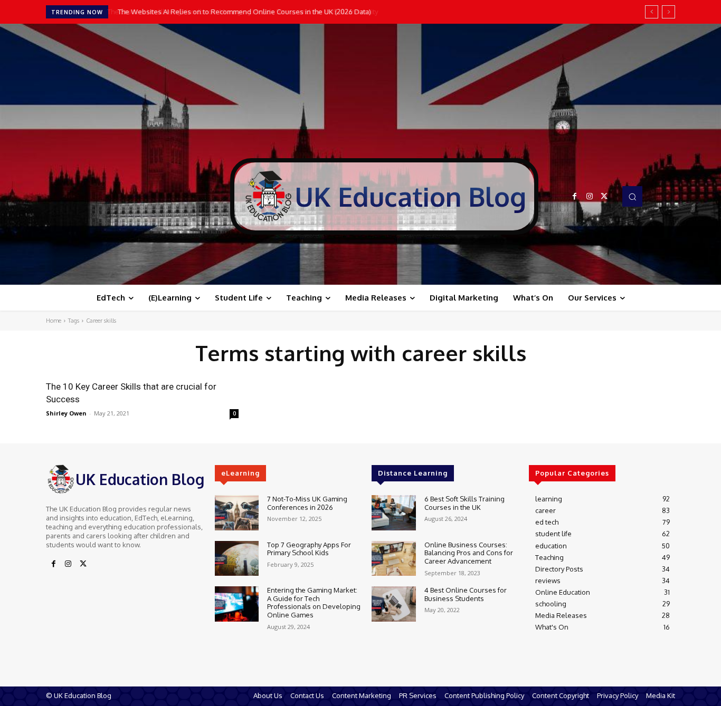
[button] (632, 196)
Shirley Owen (66, 413)
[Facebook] (574, 196)
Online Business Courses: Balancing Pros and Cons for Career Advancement (468, 552)
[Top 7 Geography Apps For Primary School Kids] (237, 558)
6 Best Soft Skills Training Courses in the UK (464, 503)
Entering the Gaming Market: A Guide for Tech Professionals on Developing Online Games (313, 602)
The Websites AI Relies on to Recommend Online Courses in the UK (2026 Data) (242, 11)
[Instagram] (589, 196)
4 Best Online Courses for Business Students (465, 594)
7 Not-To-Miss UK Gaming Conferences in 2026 (307, 503)
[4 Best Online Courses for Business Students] (393, 604)
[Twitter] (604, 196)
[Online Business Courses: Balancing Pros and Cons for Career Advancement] (393, 558)
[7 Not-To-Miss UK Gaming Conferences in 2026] (237, 512)
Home (53, 320)
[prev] (651, 11)
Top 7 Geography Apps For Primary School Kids (309, 548)
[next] (668, 11)
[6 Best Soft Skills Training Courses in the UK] (393, 512)
